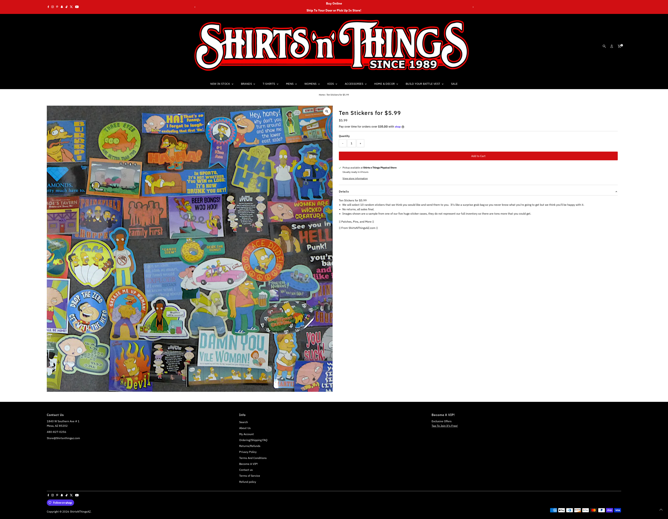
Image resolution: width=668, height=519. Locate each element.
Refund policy (247, 481)
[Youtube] (76, 7)
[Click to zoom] (327, 111)
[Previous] (195, 7)
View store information (355, 178)
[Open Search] (604, 46)
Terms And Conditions (253, 458)
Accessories (354, 83)
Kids (331, 83)
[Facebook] (48, 7)
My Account (246, 434)
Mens (290, 83)
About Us (245, 428)
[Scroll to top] (661, 509)
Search (243, 422)
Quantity (344, 136)
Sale (454, 83)
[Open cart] (619, 46)
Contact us (246, 469)
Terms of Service (249, 475)
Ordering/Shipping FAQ (253, 440)
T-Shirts (269, 83)
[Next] (473, 7)
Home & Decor (385, 83)
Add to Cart (478, 156)
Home (322, 94)
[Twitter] (71, 7)
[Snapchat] (62, 7)
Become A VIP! (248, 464)
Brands (247, 83)
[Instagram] (52, 7)
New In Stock (220, 83)
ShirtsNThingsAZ (80, 511)
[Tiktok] (66, 7)
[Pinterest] (57, 7)
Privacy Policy (248, 452)
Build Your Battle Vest (423, 83)
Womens (310, 83)
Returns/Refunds (249, 446)
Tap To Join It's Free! (445, 425)
